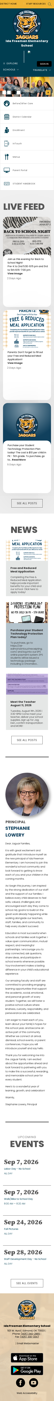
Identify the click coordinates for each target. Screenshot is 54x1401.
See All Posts (27, 503)
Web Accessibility (27, 1393)
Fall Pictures (12, 1229)
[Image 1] (4, 92)
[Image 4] (18, 92)
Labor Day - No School (18, 1168)
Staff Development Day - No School (26, 1259)
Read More (19, 459)
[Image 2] (9, 92)
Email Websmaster (28, 1343)
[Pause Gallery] (48, 92)
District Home (8, 3)
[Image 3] (14, 92)
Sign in (44, 64)
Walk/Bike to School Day (19, 1199)
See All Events (27, 1283)
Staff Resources (36, 3)
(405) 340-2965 (30, 1334)
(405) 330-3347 (29, 1337)
